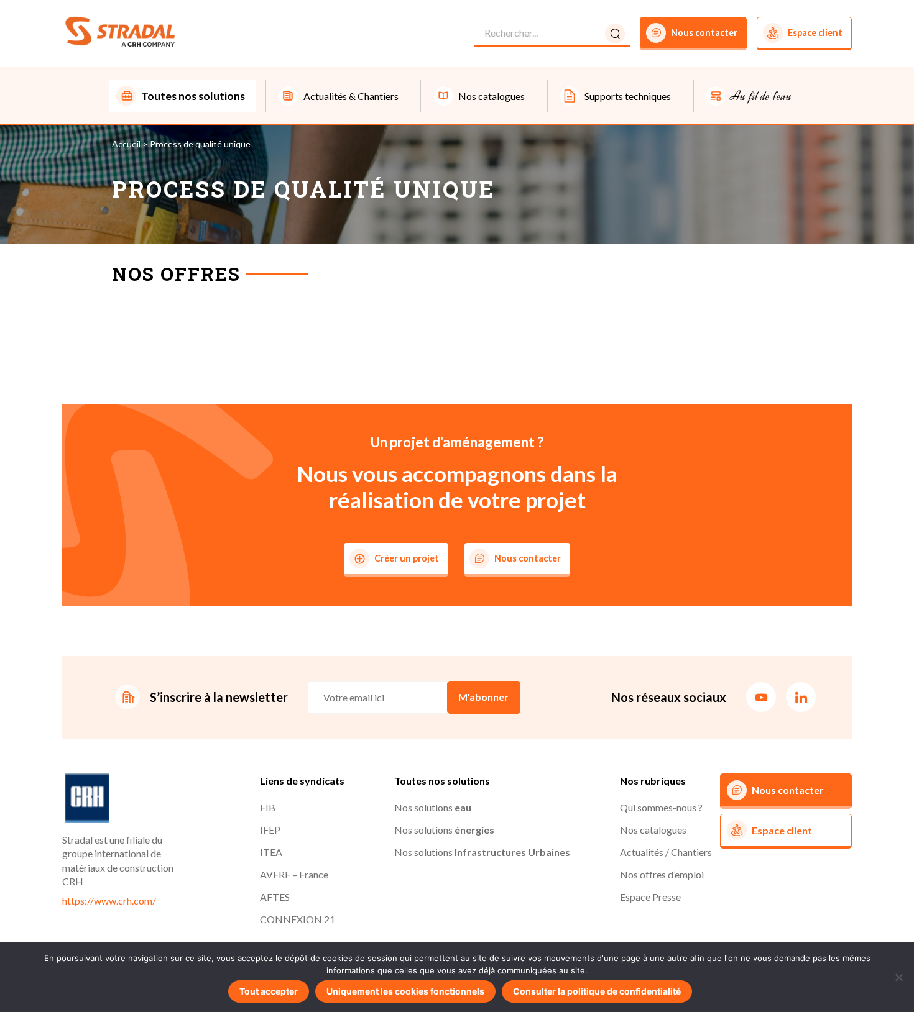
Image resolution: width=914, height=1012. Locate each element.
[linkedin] (801, 697)
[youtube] (761, 697)
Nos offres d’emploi (662, 874)
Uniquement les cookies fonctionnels (405, 991)
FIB (267, 807)
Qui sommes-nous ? (661, 807)
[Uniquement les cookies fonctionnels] (898, 977)
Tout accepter (268, 991)
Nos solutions (432, 807)
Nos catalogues (653, 830)
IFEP (270, 830)
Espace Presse (650, 897)
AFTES (275, 897)
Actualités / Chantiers (666, 852)
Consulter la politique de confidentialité (597, 991)
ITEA (271, 852)
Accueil (126, 144)
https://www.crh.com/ (109, 900)
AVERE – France (294, 874)
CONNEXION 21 (297, 919)
